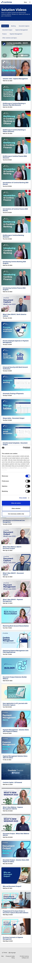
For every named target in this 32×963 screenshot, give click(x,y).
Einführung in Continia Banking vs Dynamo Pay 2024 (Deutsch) (14, 104)
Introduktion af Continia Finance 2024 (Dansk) (15, 209)
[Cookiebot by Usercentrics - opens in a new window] (23, 448)
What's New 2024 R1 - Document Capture (13, 574)
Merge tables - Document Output (13, 418)
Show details (23, 498)
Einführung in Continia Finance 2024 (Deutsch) (15, 157)
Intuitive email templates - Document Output (15, 443)
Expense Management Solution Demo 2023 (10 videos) (15, 757)
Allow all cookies (16, 503)
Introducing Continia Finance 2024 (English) (14, 288)
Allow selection (16, 508)
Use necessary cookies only (16, 514)
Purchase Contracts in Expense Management (13, 938)
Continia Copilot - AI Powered (12, 782)
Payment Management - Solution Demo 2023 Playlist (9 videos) (16, 730)
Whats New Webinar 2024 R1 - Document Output (12, 547)
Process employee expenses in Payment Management (16, 341)
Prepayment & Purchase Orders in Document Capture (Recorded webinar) (15, 911)
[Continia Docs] (6, 2)
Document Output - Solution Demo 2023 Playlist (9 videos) (16, 860)
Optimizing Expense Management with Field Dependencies (15, 651)
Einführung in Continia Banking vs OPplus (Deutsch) (14, 130)
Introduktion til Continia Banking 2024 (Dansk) (15, 183)
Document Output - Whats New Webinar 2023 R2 (16, 834)
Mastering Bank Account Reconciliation (16, 626)
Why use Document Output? (12, 886)
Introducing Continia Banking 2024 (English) (14, 262)
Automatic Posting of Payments (13, 393)
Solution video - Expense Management (15, 78)
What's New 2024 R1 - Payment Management (13, 600)
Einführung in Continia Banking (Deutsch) (13, 236)
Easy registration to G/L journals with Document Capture (15, 704)
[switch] (27, 481)
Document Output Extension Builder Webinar (15, 677)
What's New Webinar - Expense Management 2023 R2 (13, 808)
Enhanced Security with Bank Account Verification (15, 368)
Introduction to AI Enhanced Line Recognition (14, 521)
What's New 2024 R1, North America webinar (14, 315)
